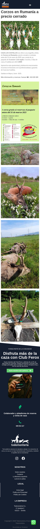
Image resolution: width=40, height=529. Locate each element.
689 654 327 (20, 426)
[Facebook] (23, 458)
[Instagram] (16, 458)
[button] (30, 5)
